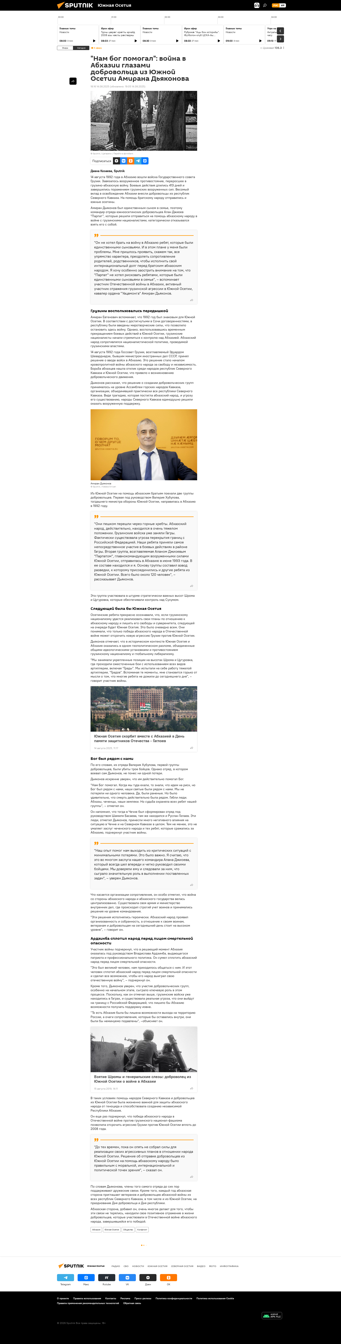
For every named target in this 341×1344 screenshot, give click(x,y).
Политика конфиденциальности (174, 1298)
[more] (191, 300)
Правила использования (87, 1298)
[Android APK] (272, 1316)
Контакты (110, 1298)
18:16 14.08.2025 (100, 86)
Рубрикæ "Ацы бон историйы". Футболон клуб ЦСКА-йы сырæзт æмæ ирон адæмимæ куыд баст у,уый (202, 37)
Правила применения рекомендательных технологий (88, 1303)
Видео (201, 1266)
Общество (128, 1229)
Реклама (125, 1298)
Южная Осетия (112, 1229)
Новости (64, 32)
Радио (116, 1266)
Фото (212, 1266)
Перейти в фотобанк (123, 153)
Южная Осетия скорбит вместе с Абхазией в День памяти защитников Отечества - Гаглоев (139, 738)
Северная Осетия (182, 1266)
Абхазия (96, 1229)
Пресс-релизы (142, 1298)
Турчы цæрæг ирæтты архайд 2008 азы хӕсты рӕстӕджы (118, 34)
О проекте (63, 1298)
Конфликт (142, 1229)
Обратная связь (132, 1303)
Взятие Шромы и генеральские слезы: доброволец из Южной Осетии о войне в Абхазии (142, 1079)
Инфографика (229, 1266)
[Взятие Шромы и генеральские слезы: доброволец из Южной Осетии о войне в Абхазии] (144, 1049)
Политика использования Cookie (215, 1298)
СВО (126, 1266)
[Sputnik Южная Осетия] (76, 9)
